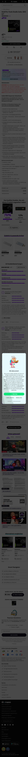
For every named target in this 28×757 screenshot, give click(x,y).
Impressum (10, 401)
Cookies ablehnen (10, 397)
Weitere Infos (19, 397)
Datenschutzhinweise (16, 401)
